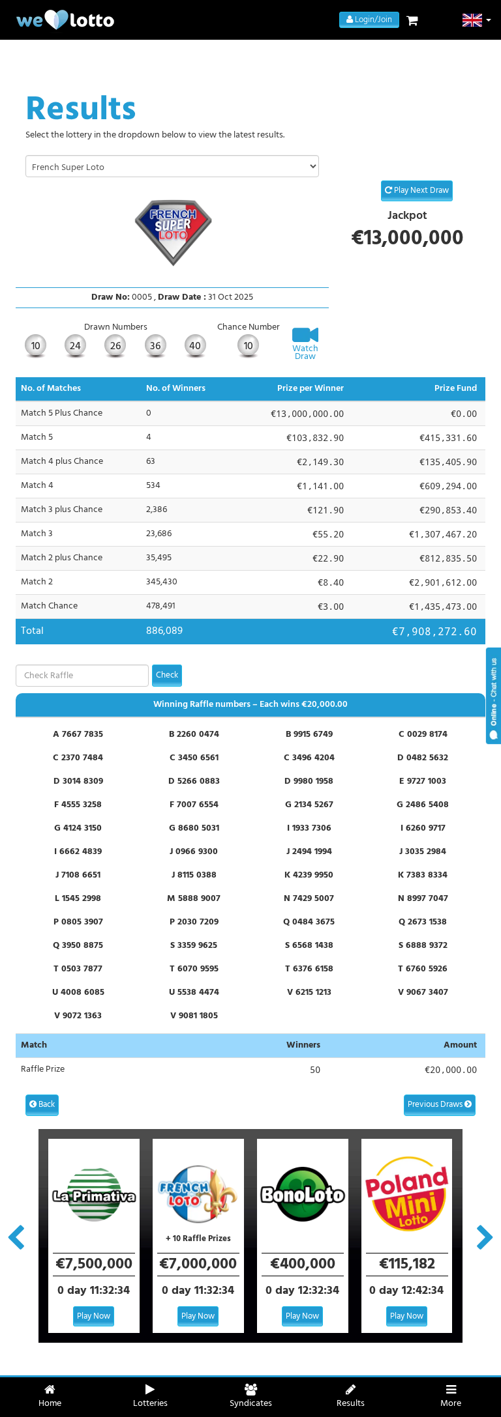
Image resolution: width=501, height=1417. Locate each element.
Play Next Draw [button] (420, 190)
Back (46, 1104)
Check (167, 675)
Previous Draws (436, 1104)
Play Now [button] (93, 1316)
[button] (477, 20)
